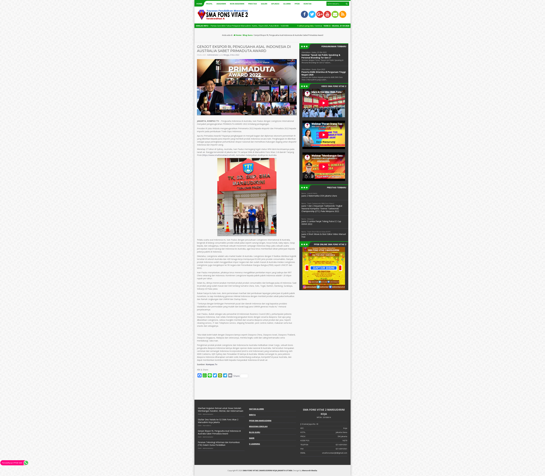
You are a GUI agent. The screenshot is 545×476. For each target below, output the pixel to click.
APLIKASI (275, 3)
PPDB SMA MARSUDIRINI (260, 420)
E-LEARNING (254, 444)
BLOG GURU (254, 432)
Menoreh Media (309, 470)
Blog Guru (247, 35)
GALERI (264, 3)
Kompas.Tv (211, 364)
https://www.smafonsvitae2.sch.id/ (218, 155)
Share (236, 376)
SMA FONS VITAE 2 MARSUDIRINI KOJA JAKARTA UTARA (267, 470)
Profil (209, 3)
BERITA (252, 414)
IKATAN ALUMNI (256, 409)
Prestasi (252, 3)
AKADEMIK (221, 3)
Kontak (307, 3)
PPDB (297, 3)
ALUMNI (287, 3)
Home (199, 3)
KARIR (251, 438)
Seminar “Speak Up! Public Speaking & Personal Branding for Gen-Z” (320, 56)
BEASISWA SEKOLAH (258, 426)
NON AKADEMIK (237, 3)
